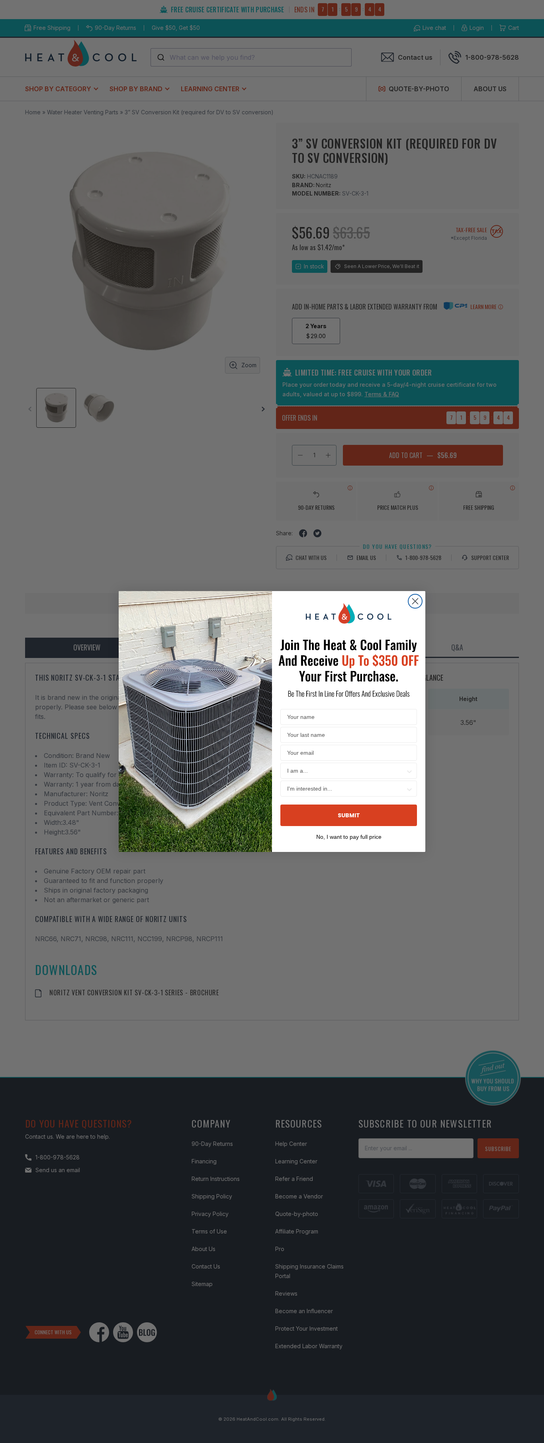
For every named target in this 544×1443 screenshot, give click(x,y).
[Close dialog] (415, 601)
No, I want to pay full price (349, 836)
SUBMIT (349, 815)
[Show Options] (409, 770)
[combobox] (346, 770)
